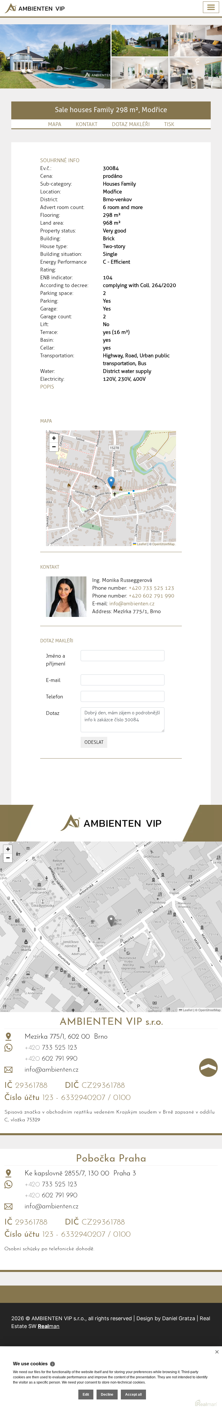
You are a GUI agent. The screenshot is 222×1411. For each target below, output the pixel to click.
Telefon (54, 697)
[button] (111, 482)
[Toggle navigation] (211, 7)
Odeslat (93, 742)
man (49, 1326)
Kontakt (86, 124)
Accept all (133, 1394)
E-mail (53, 680)
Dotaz (52, 713)
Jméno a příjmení (55, 660)
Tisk (169, 124)
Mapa (54, 124)
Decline (107, 1394)
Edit (86, 1394)
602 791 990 (51, 1058)
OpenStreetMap (163, 543)
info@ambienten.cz (131, 603)
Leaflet (141, 543)
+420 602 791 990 (151, 596)
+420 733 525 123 (151, 588)
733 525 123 (51, 1047)
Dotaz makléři (131, 124)
